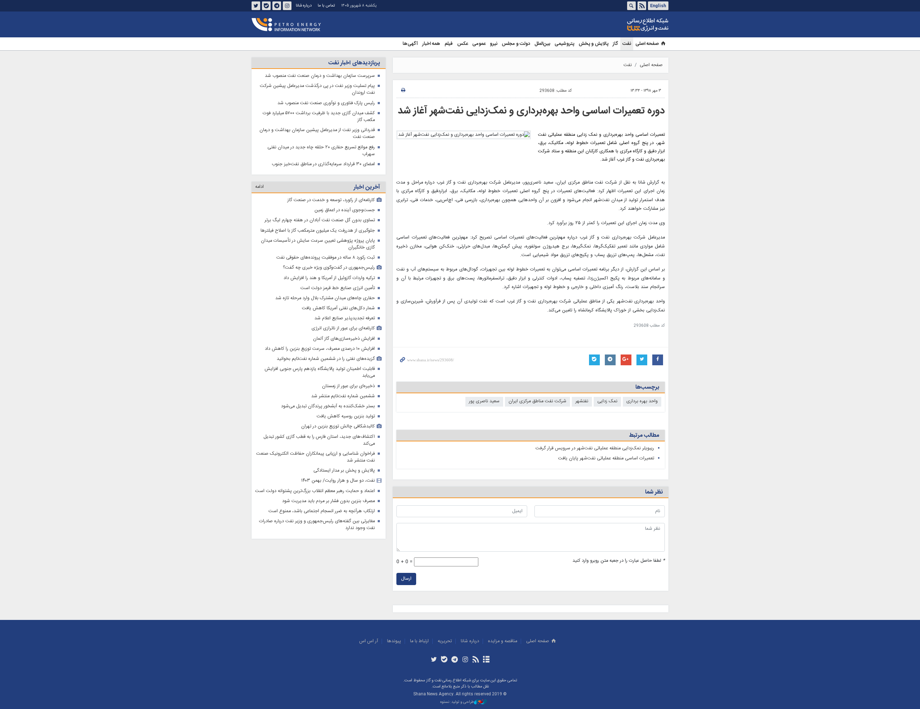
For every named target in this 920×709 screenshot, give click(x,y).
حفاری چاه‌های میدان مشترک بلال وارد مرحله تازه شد (325, 298)
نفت (626, 44)
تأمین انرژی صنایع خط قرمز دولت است (337, 288)
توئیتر (256, 5)
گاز (615, 44)
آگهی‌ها (410, 44)
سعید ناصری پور (484, 401)
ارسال (406, 579)
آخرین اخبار (367, 187)
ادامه (259, 187)
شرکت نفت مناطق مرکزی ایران (537, 401)
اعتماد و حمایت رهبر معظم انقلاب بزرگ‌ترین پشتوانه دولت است (315, 491)
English (658, 5)
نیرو (493, 44)
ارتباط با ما (419, 641)
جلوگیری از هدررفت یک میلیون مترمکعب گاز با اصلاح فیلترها (318, 230)
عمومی (479, 44)
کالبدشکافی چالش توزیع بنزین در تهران (338, 426)
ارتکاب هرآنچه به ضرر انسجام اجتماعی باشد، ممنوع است (321, 511)
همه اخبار (431, 44)
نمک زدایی (607, 401)
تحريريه (445, 641)
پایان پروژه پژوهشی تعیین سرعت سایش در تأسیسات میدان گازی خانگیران (318, 244)
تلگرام (276, 5)
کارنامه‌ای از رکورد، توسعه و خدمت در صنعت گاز (331, 200)
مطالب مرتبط (644, 435)
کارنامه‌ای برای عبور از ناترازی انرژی (343, 328)
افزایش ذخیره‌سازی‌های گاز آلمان (344, 338)
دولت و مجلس (516, 44)
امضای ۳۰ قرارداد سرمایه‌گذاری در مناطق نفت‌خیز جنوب (323, 164)
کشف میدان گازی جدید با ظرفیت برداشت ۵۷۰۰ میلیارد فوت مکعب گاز (319, 117)
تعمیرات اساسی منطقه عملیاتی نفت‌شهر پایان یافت (606, 458)
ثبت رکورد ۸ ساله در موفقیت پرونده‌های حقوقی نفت (325, 257)
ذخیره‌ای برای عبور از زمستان (348, 386)
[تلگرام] (454, 660)
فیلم (449, 44)
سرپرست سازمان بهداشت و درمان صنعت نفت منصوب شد (320, 76)
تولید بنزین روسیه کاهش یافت (346, 416)
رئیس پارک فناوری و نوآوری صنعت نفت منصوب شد (326, 103)
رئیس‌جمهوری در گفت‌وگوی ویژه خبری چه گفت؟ (329, 267)
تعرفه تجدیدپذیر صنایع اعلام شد (344, 318)
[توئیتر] (433, 660)
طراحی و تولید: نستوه (457, 702)
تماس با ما (326, 5)
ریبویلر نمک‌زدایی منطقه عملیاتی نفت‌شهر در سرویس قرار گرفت (594, 448)
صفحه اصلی (647, 44)
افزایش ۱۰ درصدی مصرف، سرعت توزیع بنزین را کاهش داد (320, 349)
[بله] (444, 660)
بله (266, 5)
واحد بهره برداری (642, 401)
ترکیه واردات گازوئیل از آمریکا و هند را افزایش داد (329, 278)
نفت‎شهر (581, 401)
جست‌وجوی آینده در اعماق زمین (344, 210)
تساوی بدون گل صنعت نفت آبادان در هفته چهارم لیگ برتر (319, 220)
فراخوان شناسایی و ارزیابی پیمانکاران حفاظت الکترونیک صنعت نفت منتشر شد (315, 457)
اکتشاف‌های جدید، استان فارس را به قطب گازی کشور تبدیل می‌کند (319, 440)
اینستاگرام (287, 5)
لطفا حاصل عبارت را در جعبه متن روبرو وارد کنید (618, 560)
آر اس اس (368, 641)
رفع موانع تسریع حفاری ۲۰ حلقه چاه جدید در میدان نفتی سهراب (321, 151)
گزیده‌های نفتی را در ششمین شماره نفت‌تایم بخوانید (326, 359)
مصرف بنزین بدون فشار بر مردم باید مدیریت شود (328, 501)
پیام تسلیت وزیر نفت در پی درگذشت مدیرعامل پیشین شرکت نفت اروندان (317, 89)
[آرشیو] (486, 660)
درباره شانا (304, 5)
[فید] (475, 660)
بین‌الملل (542, 44)
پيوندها (394, 641)
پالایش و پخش (593, 44)
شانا (623, 24)
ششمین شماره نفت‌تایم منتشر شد (343, 396)
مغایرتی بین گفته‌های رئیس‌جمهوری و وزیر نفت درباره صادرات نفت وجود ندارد (317, 525)
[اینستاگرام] (465, 660)
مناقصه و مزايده (502, 641)
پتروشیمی (564, 44)
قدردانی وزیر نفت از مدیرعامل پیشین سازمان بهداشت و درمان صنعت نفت (317, 133)
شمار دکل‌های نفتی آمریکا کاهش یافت (338, 308)
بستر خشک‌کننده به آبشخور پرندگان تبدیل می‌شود (328, 406)
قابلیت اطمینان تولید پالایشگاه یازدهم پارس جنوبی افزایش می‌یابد (319, 372)
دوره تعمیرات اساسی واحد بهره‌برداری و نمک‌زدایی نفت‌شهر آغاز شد (531, 111)
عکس (462, 44)
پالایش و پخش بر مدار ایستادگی (344, 470)
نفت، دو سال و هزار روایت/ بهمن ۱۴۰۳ (338, 480)
